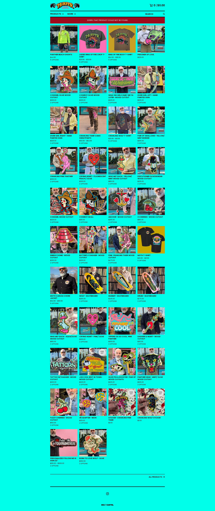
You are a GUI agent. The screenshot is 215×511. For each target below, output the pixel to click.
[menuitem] (57, 14)
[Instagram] (107, 493)
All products (155, 477)
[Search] (164, 14)
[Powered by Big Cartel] (107, 505)
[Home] (65, 5)
